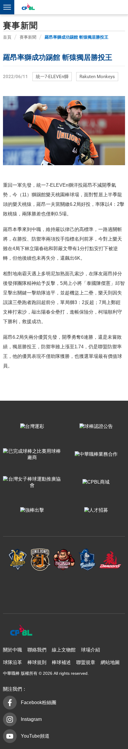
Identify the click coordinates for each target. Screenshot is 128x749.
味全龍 (110, 560)
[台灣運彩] (32, 426)
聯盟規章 (85, 662)
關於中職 (12, 649)
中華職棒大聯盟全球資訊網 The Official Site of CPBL (28, 7)
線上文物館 (64, 649)
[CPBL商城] (96, 482)
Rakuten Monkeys (97, 76)
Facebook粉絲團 (38, 702)
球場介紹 (90, 649)
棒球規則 (36, 662)
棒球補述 (61, 662)
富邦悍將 (87, 560)
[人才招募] (96, 510)
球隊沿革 (12, 662)
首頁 (7, 37)
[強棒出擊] (32, 510)
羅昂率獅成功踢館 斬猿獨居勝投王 (76, 37)
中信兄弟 (18, 560)
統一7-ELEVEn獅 (52, 76)
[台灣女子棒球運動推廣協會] (32, 482)
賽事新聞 (28, 37)
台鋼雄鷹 (64, 589)
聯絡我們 (36, 649)
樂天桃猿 (64, 560)
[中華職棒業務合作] (96, 454)
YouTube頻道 (35, 736)
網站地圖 (110, 662)
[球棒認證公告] (96, 426)
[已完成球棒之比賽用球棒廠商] (32, 454)
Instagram (31, 719)
